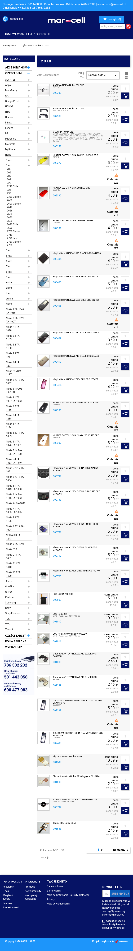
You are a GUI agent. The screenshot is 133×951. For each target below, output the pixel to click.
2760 (9, 245)
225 (9, 189)
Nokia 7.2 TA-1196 (13, 519)
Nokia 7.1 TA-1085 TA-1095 (14, 510)
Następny (121, 850)
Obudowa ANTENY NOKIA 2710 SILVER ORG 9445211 (75, 678)
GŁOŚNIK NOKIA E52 (63, 132)
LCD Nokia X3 (60, 614)
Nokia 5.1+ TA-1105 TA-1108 (14, 452)
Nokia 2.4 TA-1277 (13, 364)
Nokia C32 (11, 549)
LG (6, 133)
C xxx (9, 288)
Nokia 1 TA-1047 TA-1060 (15, 311)
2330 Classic (14, 196)
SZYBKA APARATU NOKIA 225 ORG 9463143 (75, 799)
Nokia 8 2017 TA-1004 (15, 528)
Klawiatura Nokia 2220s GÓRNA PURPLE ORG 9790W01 (75, 525)
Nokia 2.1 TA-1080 (13, 329)
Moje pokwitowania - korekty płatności (68, 895)
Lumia (9, 298)
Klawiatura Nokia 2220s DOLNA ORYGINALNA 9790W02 (76, 469)
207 (9, 176)
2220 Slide (12, 186)
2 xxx (9, 165)
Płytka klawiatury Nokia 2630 (67, 756)
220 (9, 183)
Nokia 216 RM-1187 (14, 373)
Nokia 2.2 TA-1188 (13, 346)
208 (9, 179)
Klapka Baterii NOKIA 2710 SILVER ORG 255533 (76, 356)
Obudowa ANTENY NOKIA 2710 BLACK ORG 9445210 (75, 655)
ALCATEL (10, 79)
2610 (9, 207)
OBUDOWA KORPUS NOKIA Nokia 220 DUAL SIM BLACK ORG (77, 701)
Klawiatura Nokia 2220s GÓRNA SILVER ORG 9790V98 (75, 548)
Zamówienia (54, 890)
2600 (9, 200)
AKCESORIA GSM (16, 67)
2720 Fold (12, 238)
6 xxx (9, 261)
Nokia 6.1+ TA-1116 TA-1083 (14, 496)
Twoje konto (57, 881)
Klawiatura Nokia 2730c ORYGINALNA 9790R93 (76, 571)
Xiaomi (9, 629)
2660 (9, 221)
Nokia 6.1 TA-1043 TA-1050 (14, 487)
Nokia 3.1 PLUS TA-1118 (14, 390)
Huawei (9, 117)
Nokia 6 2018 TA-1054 (15, 479)
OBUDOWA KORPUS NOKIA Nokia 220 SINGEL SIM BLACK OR (78, 734)
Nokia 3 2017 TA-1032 (15, 381)
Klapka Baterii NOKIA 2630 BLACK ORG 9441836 (77, 253)
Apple (8, 85)
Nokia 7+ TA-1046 (15, 503)
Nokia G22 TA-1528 (13, 574)
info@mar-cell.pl (116, 4)
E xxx (9, 293)
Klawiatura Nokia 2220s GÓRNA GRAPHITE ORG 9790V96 (76, 492)
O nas (6, 891)
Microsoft (10, 138)
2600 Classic (14, 203)
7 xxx (9, 266)
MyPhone (10, 149)
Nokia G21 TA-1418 (13, 565)
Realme (9, 597)
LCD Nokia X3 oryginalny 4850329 (70, 634)
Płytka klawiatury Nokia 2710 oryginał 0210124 (76, 776)
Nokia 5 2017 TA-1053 (15, 434)
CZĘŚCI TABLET (15, 635)
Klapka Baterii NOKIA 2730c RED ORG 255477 (75, 379)
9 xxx (9, 277)
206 (9, 172)
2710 (9, 234)
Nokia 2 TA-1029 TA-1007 (15, 320)
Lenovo (9, 128)
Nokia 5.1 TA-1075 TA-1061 (14, 443)
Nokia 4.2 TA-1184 (13, 426)
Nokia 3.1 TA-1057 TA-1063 (14, 399)
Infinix (8, 122)
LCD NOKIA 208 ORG (63, 594)
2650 (9, 217)
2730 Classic (14, 241)
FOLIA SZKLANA (15, 641)
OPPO (8, 591)
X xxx (9, 581)
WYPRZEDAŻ (13, 647)
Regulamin (8, 886)
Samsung (10, 602)
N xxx (9, 304)
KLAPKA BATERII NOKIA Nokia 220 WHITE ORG (76, 435)
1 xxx (9, 160)
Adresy (51, 899)
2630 (9, 214)
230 (9, 193)
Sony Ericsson (12, 613)
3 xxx (9, 250)
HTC (7, 111)
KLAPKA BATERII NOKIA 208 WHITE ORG (73, 220)
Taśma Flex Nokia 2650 (64, 823)
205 (9, 169)
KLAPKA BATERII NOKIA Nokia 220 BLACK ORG (76, 402)
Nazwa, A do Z (103, 75)
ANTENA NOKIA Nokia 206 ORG (68, 85)
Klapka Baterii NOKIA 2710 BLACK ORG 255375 (76, 332)
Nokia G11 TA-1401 (13, 556)
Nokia (8, 154)
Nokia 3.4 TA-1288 (13, 417)
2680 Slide (12, 224)
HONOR (9, 106)
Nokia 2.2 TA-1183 (13, 337)
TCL (7, 618)
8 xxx (9, 271)
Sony (8, 608)
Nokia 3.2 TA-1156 (13, 408)
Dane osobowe (55, 886)
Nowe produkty (33, 891)
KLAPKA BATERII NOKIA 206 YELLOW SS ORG (75, 155)
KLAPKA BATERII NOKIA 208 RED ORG (71, 188)
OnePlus (9, 586)
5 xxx (9, 255)
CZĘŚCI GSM (13, 73)
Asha (9, 282)
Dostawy (7, 903)
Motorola (10, 144)
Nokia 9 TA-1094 (15, 544)
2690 (9, 228)
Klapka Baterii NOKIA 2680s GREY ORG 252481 (76, 300)
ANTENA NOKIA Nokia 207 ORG (68, 108)
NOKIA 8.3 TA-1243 (13, 537)
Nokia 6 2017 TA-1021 (15, 470)
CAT (7, 95)
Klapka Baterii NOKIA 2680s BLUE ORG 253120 (76, 276)
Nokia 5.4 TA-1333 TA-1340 (14, 461)
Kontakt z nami (11, 907)
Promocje (30, 886)
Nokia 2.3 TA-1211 (13, 355)
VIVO (8, 624)
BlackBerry (11, 90)
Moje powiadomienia (58, 903)
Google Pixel (12, 101)
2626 (9, 210)
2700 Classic (14, 231)
